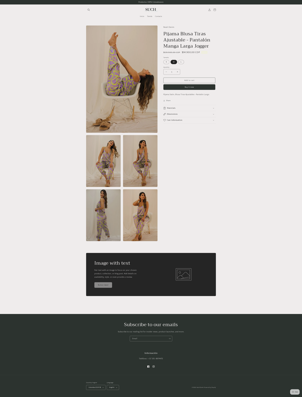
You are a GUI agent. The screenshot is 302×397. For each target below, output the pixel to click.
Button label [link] (103, 285)
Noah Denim (200, 387)
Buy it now (189, 87)
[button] (88, 9)
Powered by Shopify (210, 387)
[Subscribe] (169, 338)
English (111, 387)
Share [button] (168, 100)
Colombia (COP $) (95, 387)
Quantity (166, 67)
